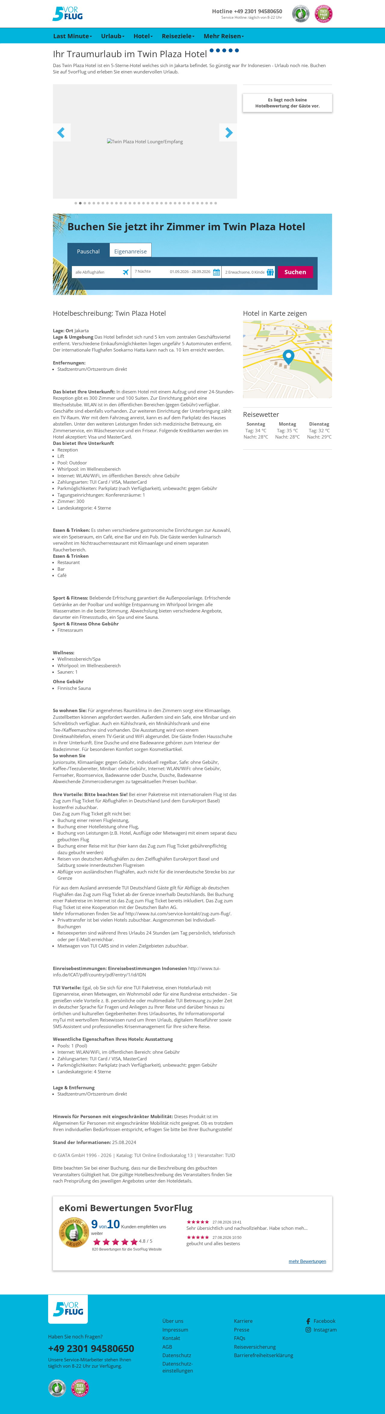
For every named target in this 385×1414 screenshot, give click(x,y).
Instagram (325, 1329)
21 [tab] (166, 203)
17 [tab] (148, 203)
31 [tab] (211, 203)
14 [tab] (134, 203)
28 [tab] (198, 203)
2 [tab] (80, 203)
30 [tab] (207, 203)
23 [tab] (175, 203)
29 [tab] (202, 203)
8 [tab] (107, 203)
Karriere (243, 1321)
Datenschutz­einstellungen (177, 1367)
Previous (62, 132)
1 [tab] (76, 203)
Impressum (175, 1329)
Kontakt (171, 1338)
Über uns (172, 1321)
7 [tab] (103, 203)
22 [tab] (171, 203)
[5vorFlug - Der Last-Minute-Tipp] (67, 14)
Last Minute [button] (71, 36)
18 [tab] (152, 203)
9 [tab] (112, 203)
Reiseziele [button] (177, 36)
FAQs (239, 1338)
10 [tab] (116, 203)
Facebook (324, 1321)
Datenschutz (176, 1355)
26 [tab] (189, 203)
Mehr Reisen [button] (222, 36)
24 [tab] (180, 203)
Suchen (295, 272)
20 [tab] (162, 203)
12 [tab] (125, 203)
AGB (167, 1347)
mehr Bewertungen (307, 1261)
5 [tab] (94, 203)
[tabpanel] (145, 141)
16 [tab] (143, 203)
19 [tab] (157, 203)
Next (228, 132)
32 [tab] (216, 203)
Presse (241, 1329)
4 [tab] (89, 203)
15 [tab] (139, 203)
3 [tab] (85, 203)
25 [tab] (184, 203)
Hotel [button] (142, 36)
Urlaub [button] (111, 36)
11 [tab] (121, 203)
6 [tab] (98, 203)
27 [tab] (193, 203)
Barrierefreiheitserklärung (256, 1355)
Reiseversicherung (255, 1347)
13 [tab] (130, 203)
